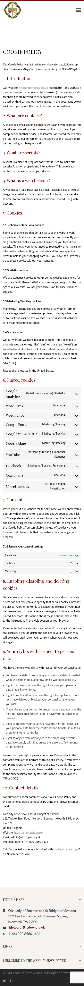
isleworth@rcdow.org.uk (27, 927)
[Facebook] (12, 981)
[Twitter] (6, 981)
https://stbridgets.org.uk (33, 88)
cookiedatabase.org (65, 849)
